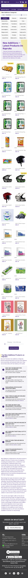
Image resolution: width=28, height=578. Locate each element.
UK (18, 567)
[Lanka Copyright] (2, 565)
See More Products (14, 348)
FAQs (16, 563)
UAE (20, 567)
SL (14, 567)
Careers (12, 563)
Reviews (13, 561)
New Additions (21, 400)
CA (22, 567)
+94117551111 (12, 540)
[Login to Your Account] (26, 2)
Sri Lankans (23, 565)
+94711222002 (6, 547)
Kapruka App (16, 554)
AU (16, 567)
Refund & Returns (20, 561)
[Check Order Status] (23, 2)
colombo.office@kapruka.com (10, 543)
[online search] (25, 5)
